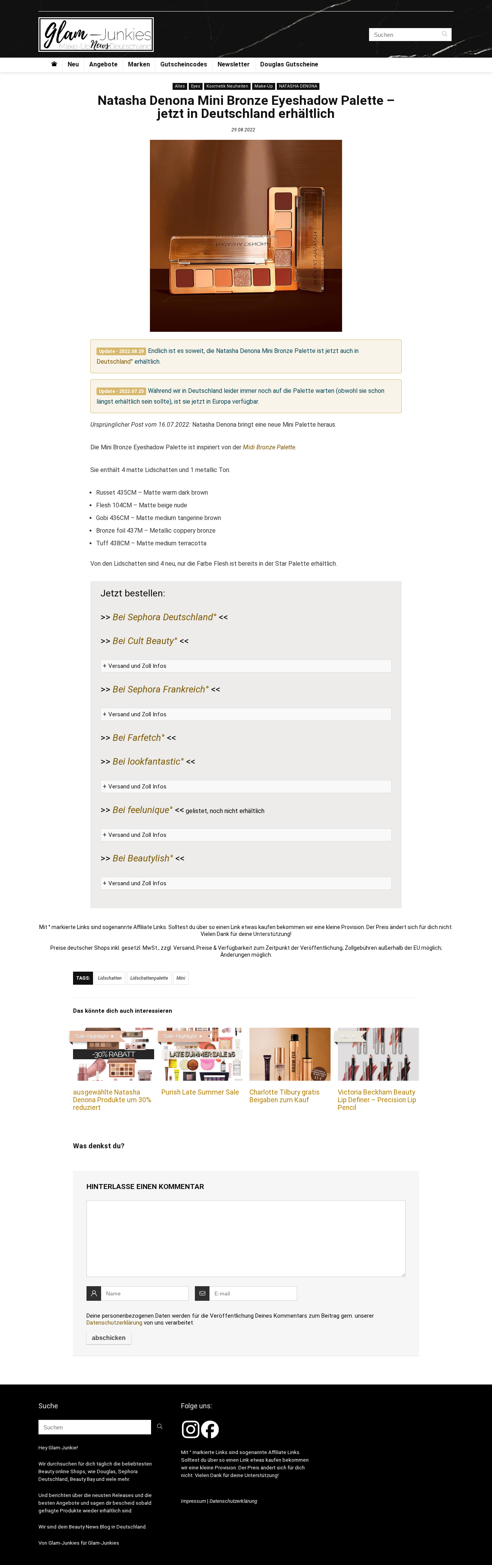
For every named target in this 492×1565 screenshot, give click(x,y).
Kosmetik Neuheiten (227, 86)
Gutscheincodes (183, 64)
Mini (180, 978)
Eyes (195, 86)
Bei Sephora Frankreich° (161, 689)
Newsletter (234, 64)
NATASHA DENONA (298, 86)
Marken (139, 64)
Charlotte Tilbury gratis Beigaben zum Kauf (284, 1096)
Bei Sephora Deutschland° (164, 617)
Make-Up (263, 86)
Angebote (103, 64)
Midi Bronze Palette (269, 447)
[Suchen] (444, 34)
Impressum (193, 1501)
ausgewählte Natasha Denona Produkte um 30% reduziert (112, 1099)
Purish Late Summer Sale (200, 1092)
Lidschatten (110, 978)
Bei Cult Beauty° (145, 641)
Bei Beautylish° (143, 858)
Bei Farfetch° (139, 737)
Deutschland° (114, 361)
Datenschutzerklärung (114, 1322)
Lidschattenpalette (149, 978)
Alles (180, 86)
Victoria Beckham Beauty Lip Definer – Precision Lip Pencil (377, 1099)
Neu (73, 64)
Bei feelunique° (143, 810)
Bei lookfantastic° (148, 761)
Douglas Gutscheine (289, 64)
